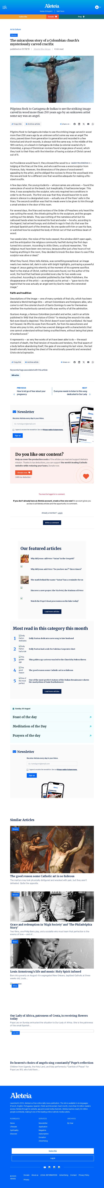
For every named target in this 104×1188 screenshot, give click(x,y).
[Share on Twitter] (84, 124)
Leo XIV (16, 1033)
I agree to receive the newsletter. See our (39, 430)
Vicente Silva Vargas (41, 49)
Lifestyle (13, 1127)
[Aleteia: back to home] (52, 6)
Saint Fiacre (60, 11)
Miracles (15, 375)
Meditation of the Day (30, 726)
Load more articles (52, 611)
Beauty (15, 829)
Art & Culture (15, 29)
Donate (51, 16)
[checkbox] (13, 430)
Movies (15, 895)
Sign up (18, 435)
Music (15, 942)
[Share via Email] (88, 124)
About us (34, 1175)
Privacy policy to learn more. (53, 430)
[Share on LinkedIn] (79, 124)
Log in (60, 513)
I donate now (22, 472)
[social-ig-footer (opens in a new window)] (59, 1167)
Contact (73, 1175)
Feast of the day (25, 717)
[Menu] (20, 7)
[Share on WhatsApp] (93, 124)
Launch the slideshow (79, 163)
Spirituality (14, 1130)
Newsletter (43, 1123)
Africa (15, 986)
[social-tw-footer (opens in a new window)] (54, 1167)
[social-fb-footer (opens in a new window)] (49, 1167)
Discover (13, 1134)
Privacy (26, 1179)
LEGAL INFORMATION (48, 1175)
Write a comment (52, 522)
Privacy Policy (84, 1175)
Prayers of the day (26, 736)
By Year (70, 1123)
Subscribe (23, 16)
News (12, 1123)
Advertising (43, 1141)
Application (43, 1127)
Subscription (44, 1134)
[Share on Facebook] (75, 124)
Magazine (42, 1130)
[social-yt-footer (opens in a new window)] (45, 1167)
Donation (42, 1137)
